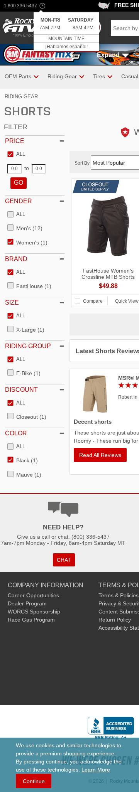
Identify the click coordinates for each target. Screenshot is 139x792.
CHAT (64, 560)
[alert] (66, 32)
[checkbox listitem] (16, 154)
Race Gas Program (31, 620)
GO (18, 182)
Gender (18, 201)
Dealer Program (27, 603)
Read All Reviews (100, 455)
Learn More (95, 770)
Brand (16, 259)
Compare (93, 301)
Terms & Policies (118, 595)
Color (16, 433)
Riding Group (28, 346)
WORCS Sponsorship (34, 611)
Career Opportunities (33, 595)
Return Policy (114, 620)
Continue (34, 781)
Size (12, 302)
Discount (21, 389)
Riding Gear (21, 96)
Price (14, 141)
